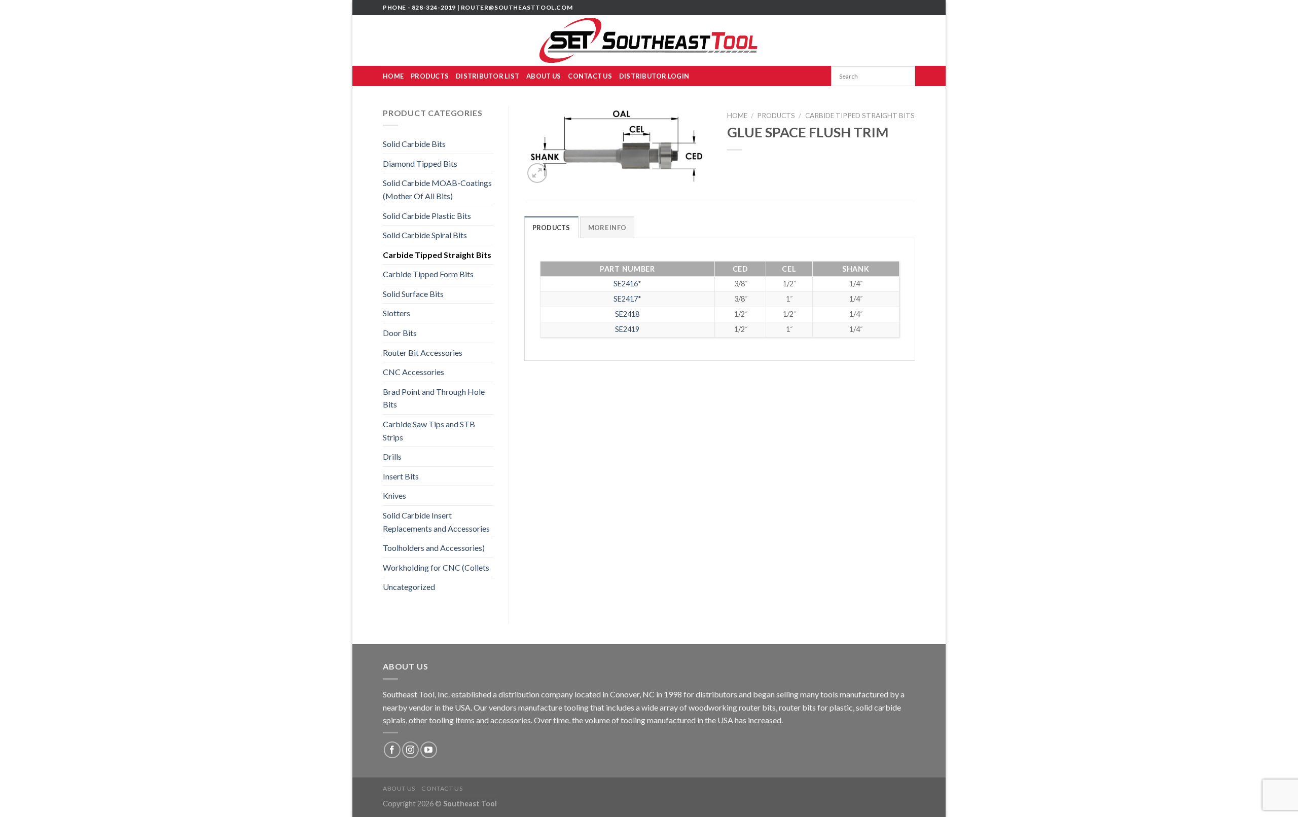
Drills (392, 456)
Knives (394, 495)
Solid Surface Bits (413, 294)
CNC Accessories (413, 372)
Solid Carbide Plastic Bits (427, 215)
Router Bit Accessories (422, 352)
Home (393, 76)
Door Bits (400, 333)
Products (430, 76)
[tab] (551, 227)
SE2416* (627, 283)
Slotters (396, 313)
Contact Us (590, 76)
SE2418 (627, 314)
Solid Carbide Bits (414, 143)
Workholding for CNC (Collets (436, 567)
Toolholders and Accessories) (434, 547)
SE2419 (627, 329)
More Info (607, 228)
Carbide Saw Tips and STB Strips (429, 430)
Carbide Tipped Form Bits (428, 274)
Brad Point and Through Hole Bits (434, 398)
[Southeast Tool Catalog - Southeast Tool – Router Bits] (649, 40)
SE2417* (627, 298)
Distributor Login (654, 76)
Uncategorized (409, 586)
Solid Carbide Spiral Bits (425, 235)
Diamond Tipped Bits (420, 163)
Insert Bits (401, 476)
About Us (543, 76)
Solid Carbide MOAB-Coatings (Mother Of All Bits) (437, 189)
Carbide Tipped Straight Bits (437, 254)
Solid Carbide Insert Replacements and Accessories (436, 521)
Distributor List (487, 76)
